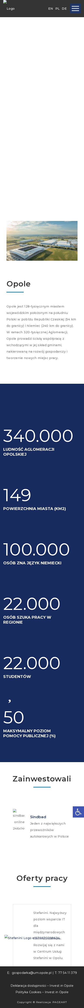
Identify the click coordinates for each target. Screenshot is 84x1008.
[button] (78, 812)
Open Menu (75, 9)
